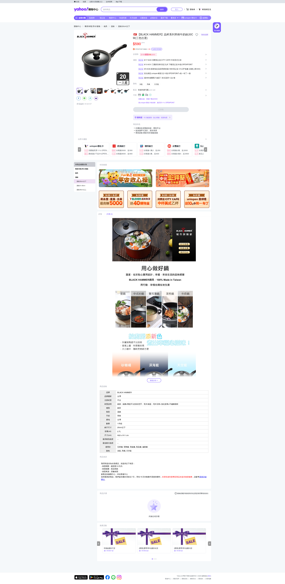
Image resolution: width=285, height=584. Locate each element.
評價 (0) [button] (110, 214)
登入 (176, 9)
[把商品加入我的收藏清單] (196, 34)
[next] (205, 149)
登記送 (102, 17)
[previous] (79, 149)
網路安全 (193, 579)
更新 (209, 576)
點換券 (92, 17)
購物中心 (77, 26)
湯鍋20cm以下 (124, 26)
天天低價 (133, 17)
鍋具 (105, 26)
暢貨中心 (112, 17)
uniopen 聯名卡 (191, 17)
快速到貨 (122, 17)
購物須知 (184, 579)
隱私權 (200, 579)
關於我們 (176, 579)
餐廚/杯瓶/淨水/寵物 (92, 26)
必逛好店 (153, 17)
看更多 (173, 17)
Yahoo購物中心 (86, 9)
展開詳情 (153, 380)
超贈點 (205, 17)
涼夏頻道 (143, 17)
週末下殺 (164, 17)
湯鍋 (112, 26)
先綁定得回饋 (156, 49)
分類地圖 (208, 579)
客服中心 (168, 579)
